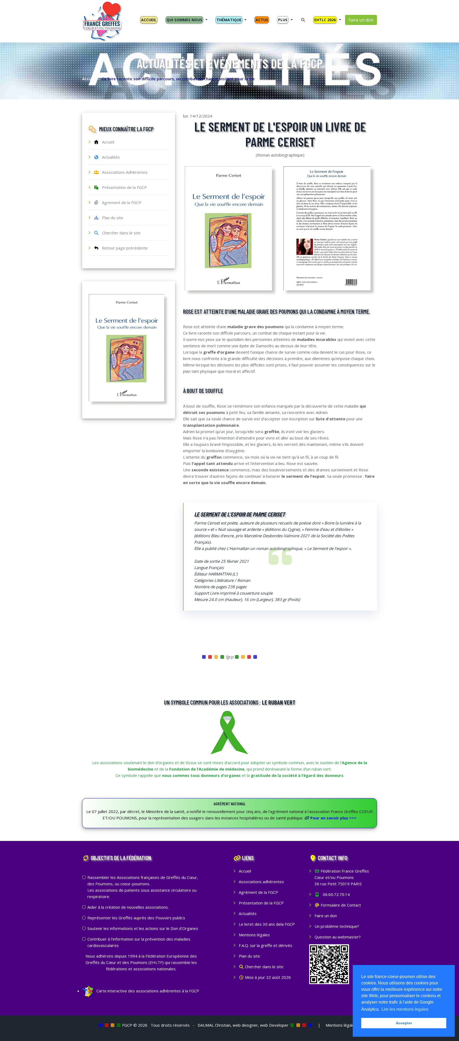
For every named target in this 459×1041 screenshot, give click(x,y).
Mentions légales (254, 934)
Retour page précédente (123, 248)
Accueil (89, 78)
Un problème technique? (336, 926)
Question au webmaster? (337, 937)
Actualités (109, 157)
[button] (186, 19)
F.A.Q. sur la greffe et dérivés (265, 945)
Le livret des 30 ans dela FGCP (267, 924)
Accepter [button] (404, 1023)
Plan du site (111, 217)
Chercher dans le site (120, 232)
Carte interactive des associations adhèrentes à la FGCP (147, 990)
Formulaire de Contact (340, 905)
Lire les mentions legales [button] (404, 1009)
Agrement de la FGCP (120, 202)
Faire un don (360, 20)
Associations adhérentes (261, 881)
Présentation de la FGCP (123, 187)
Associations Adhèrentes (123, 172)
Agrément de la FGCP (258, 892)
